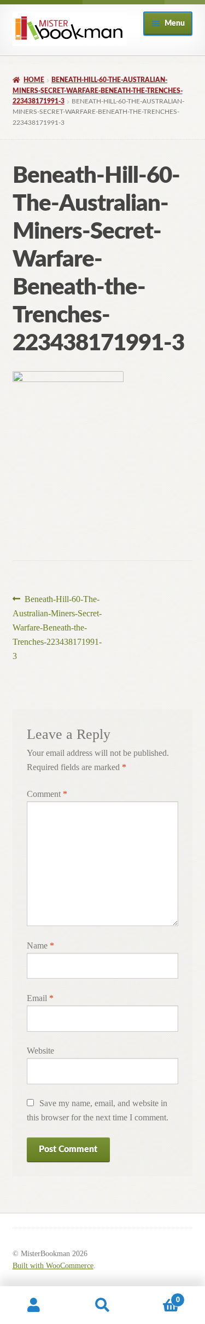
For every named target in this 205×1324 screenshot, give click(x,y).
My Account (34, 1305)
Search (102, 1305)
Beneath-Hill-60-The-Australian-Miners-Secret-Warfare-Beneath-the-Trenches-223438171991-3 (98, 91)
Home (34, 80)
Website (40, 1050)
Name (40, 945)
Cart (158, 1296)
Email (40, 998)
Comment (47, 794)
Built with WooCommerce (53, 1266)
